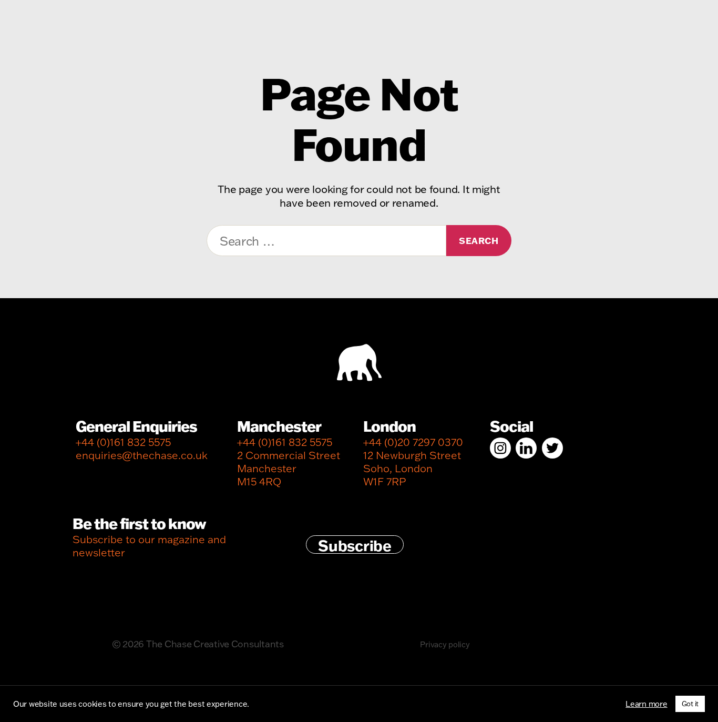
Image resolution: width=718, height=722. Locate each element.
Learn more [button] (646, 704)
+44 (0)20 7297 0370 (413, 442)
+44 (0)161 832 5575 (123, 442)
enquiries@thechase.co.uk (142, 455)
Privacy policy (444, 644)
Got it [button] (690, 703)
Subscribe (355, 545)
